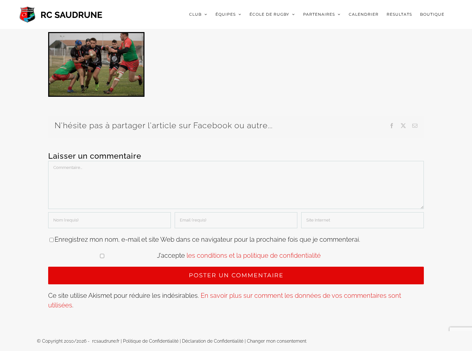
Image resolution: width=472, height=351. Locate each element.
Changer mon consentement (276, 341)
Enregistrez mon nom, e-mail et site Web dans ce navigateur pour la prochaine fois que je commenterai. (207, 239)
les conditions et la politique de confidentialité (254, 255)
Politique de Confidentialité (151, 341)
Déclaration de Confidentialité (212, 341)
